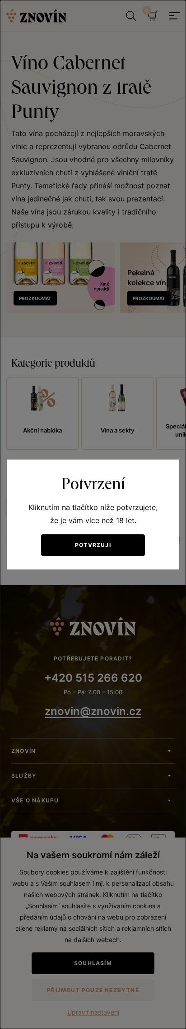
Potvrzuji (93, 545)
